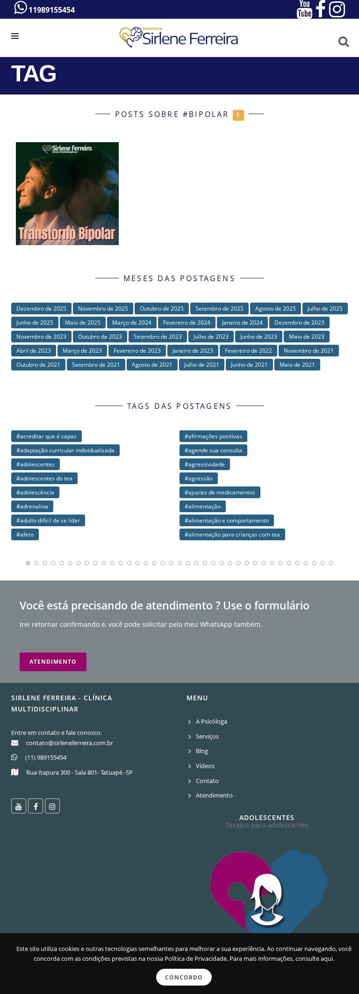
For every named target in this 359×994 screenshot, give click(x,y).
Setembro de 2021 (96, 365)
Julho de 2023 (211, 337)
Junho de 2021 (249, 365)
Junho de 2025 (34, 322)
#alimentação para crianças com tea (232, 534)
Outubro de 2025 (162, 308)
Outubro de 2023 (100, 337)
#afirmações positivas (213, 436)
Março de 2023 (82, 351)
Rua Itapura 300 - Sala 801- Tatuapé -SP (79, 772)
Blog (202, 751)
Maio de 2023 (306, 337)
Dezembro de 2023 (299, 322)
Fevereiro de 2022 (248, 351)
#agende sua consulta (213, 450)
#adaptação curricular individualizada (65, 450)
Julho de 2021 (201, 365)
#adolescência (35, 492)
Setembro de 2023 (158, 337)
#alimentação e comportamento (227, 520)
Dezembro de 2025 (41, 308)
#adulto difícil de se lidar (48, 520)
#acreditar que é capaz (46, 436)
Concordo (184, 977)
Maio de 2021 (297, 365)
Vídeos (205, 766)
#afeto (25, 534)
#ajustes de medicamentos (220, 492)
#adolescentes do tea (44, 478)
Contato (207, 780)
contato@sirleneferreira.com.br (69, 743)
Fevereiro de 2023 (137, 351)
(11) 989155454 (45, 757)
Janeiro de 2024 (242, 322)
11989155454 (51, 10)
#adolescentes (35, 464)
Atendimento (53, 662)
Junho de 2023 (258, 337)
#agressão (199, 478)
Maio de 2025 (83, 322)
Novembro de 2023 (41, 337)
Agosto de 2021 (152, 365)
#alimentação (203, 506)
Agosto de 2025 (275, 308)
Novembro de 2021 (309, 351)
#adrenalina (32, 506)
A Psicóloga (211, 721)
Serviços (207, 736)
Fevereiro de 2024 (186, 322)
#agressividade (205, 464)
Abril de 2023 (33, 351)
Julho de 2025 (325, 308)
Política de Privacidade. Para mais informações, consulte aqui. (249, 958)
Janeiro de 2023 (192, 351)
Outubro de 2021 (38, 365)
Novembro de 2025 (103, 308)
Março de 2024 (131, 322)
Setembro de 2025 (219, 308)
